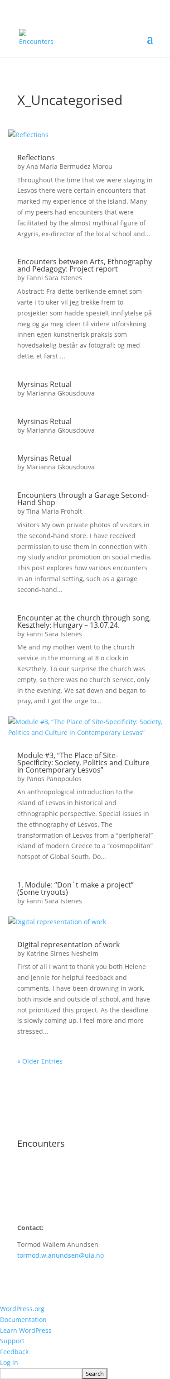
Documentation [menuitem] (23, 1319)
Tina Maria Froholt (54, 511)
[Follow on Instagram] (24, 1198)
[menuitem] (85, 1373)
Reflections (36, 157)
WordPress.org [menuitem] (22, 1308)
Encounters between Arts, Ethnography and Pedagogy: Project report (84, 265)
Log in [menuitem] (9, 1362)
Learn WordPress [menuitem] (26, 1330)
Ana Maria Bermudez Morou (69, 166)
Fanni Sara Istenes (54, 277)
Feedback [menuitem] (14, 1351)
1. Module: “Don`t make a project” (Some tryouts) (75, 888)
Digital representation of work (68, 945)
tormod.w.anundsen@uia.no (60, 1255)
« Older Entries (40, 1061)
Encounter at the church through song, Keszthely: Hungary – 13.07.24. (84, 621)
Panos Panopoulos (54, 778)
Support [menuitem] (12, 1340)
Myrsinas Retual (44, 384)
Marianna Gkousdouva (60, 393)
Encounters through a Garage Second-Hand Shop (83, 498)
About (26, 1171)
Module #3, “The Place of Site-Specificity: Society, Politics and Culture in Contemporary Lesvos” (83, 762)
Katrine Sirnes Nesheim (62, 953)
